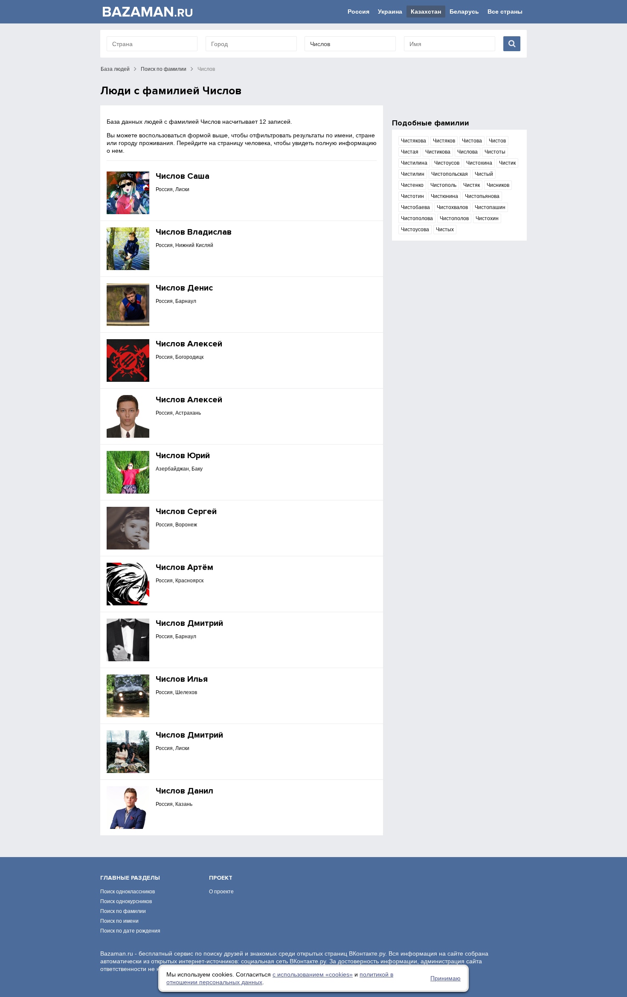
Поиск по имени (119, 921)
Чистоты (495, 152)
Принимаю (445, 978)
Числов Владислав (194, 232)
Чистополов (454, 218)
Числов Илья (182, 679)
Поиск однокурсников (126, 901)
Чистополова (417, 218)
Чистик (507, 163)
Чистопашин (490, 207)
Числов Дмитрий (189, 623)
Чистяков (444, 141)
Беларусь (464, 11)
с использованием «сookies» (313, 974)
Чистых (445, 230)
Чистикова (437, 152)
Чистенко (412, 185)
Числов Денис (184, 288)
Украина (390, 11)
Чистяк (471, 185)
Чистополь (443, 185)
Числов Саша (182, 176)
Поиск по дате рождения (130, 931)
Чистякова (413, 141)
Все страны (505, 11)
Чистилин (412, 174)
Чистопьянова (482, 196)
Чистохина (479, 163)
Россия (358, 11)
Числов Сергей (186, 511)
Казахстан (426, 11)
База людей (115, 69)
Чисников (498, 185)
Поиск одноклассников (127, 892)
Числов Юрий (183, 456)
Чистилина (414, 163)
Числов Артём (184, 567)
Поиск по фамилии (163, 69)
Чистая (409, 152)
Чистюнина (444, 196)
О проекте (221, 892)
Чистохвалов (452, 207)
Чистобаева (415, 207)
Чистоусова (415, 230)
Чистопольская (449, 174)
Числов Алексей (189, 344)
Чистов (497, 141)
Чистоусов (446, 163)
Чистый (484, 174)
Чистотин (412, 196)
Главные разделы (130, 877)
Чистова (472, 141)
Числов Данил (184, 791)
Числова (467, 152)
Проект (220, 877)
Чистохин (487, 218)
